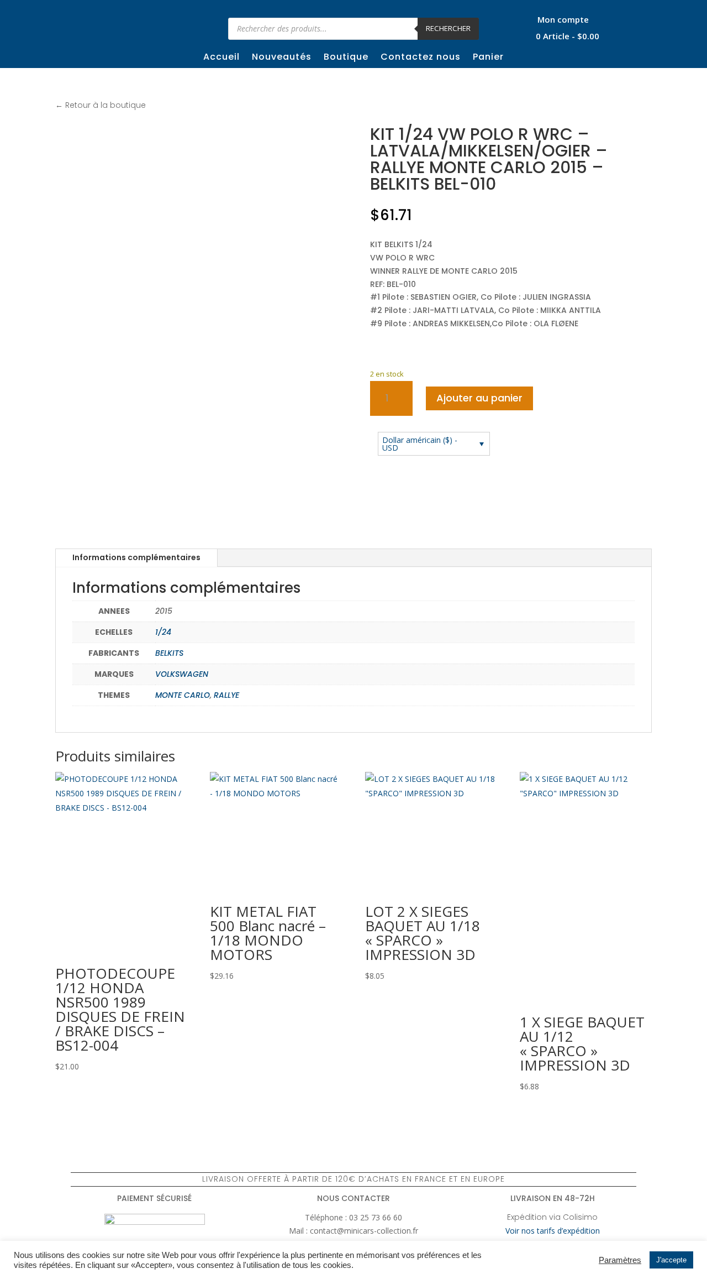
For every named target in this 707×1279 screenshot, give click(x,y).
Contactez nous (421, 58)
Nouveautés (282, 58)
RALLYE (226, 695)
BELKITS (169, 653)
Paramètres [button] (620, 1260)
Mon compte (563, 20)
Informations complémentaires (136, 557)
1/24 (163, 632)
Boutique (346, 58)
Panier (488, 58)
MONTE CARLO (182, 695)
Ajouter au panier (479, 398)
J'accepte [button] (671, 1260)
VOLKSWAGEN (181, 674)
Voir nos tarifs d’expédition (552, 1230)
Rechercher (448, 28)
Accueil (221, 58)
